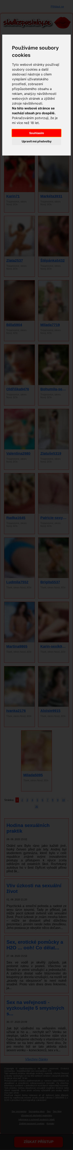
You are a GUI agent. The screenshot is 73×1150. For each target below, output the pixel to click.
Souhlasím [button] (36, 133)
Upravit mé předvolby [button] (37, 141)
